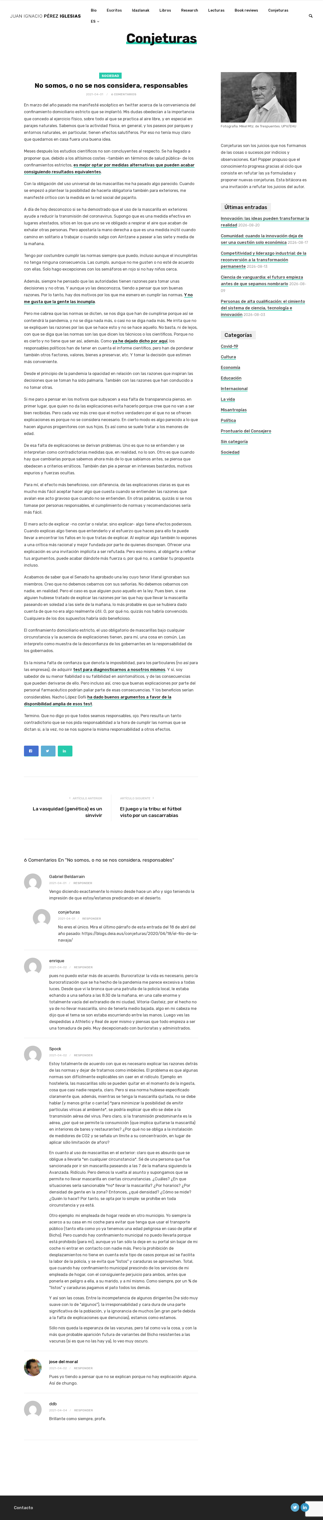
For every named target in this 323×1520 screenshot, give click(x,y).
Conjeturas (278, 10)
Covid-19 (229, 346)
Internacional (234, 388)
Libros (165, 10)
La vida (228, 399)
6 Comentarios (123, 94)
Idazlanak (140, 10)
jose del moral (63, 1361)
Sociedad (110, 76)
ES (93, 21)
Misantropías (234, 409)
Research (189, 10)
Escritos (114, 10)
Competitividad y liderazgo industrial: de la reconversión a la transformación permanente (263, 260)
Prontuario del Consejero (246, 431)
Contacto (23, 1507)
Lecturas (216, 10)
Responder (82, 883)
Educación (231, 378)
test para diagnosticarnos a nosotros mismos (119, 669)
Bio (94, 10)
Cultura (228, 357)
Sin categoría (234, 441)
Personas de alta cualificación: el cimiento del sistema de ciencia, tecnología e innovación (263, 308)
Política (228, 420)
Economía (230, 367)
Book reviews (246, 10)
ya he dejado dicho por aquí (140, 341)
